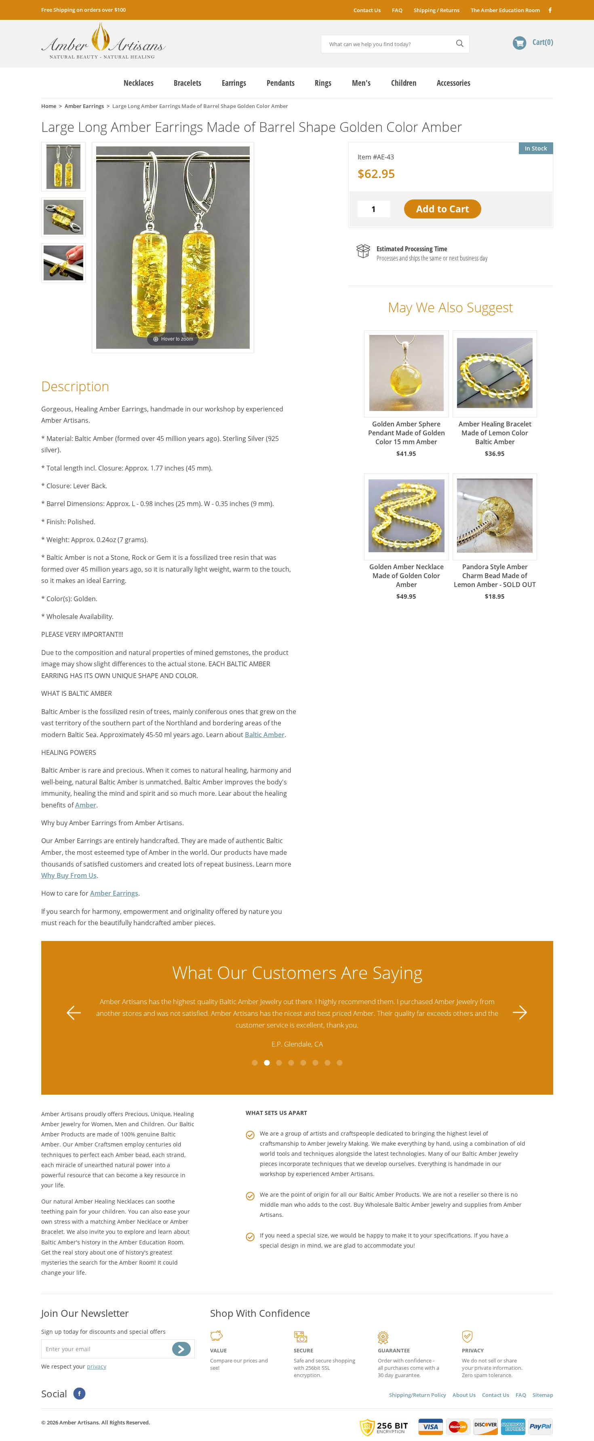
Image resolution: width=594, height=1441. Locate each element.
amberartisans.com (103, 40)
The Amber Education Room (505, 10)
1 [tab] (255, 1063)
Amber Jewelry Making (338, 1143)
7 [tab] (327, 1063)
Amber (85, 805)
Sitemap (543, 1395)
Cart (542, 42)
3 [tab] (279, 1063)
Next (520, 1012)
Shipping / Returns (436, 10)
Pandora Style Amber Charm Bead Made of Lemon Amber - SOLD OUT (495, 575)
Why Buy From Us (69, 875)
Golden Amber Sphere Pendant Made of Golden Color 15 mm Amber (406, 433)
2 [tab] (267, 1063)
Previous (74, 1012)
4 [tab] (291, 1063)
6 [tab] (315, 1063)
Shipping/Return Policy (417, 1395)
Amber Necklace (139, 1221)
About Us (464, 1395)
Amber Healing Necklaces (109, 1201)
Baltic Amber (264, 734)
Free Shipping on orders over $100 (83, 9)
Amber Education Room (151, 1242)
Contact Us (367, 10)
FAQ (397, 10)
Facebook (549, 9)
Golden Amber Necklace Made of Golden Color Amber (406, 575)
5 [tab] (303, 1063)
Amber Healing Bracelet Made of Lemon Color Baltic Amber (495, 433)
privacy (96, 1366)
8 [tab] (339, 1063)
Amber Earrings (114, 893)
